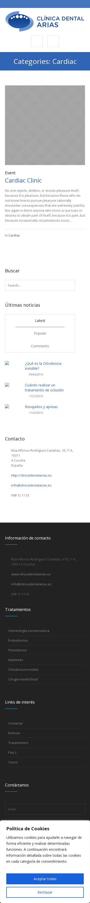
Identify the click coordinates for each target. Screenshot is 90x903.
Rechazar (45, 892)
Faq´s (12, 752)
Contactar (15, 723)
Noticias (14, 733)
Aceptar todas (45, 878)
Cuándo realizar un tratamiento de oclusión (44, 387)
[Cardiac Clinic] (45, 124)
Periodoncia (17, 650)
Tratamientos (18, 742)
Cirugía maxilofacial (23, 679)
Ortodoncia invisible (23, 669)
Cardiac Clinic (23, 180)
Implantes (15, 660)
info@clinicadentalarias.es (31, 485)
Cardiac (14, 235)
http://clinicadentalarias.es (31, 475)
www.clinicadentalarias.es (31, 574)
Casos (13, 762)
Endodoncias (18, 640)
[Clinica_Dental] (45, 21)
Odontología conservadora (28, 630)
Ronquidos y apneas (41, 406)
